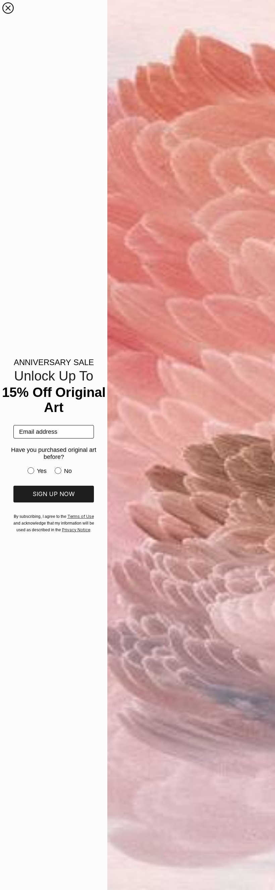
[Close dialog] (8, 8)
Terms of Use (80, 516)
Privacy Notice (76, 529)
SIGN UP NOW (54, 493)
